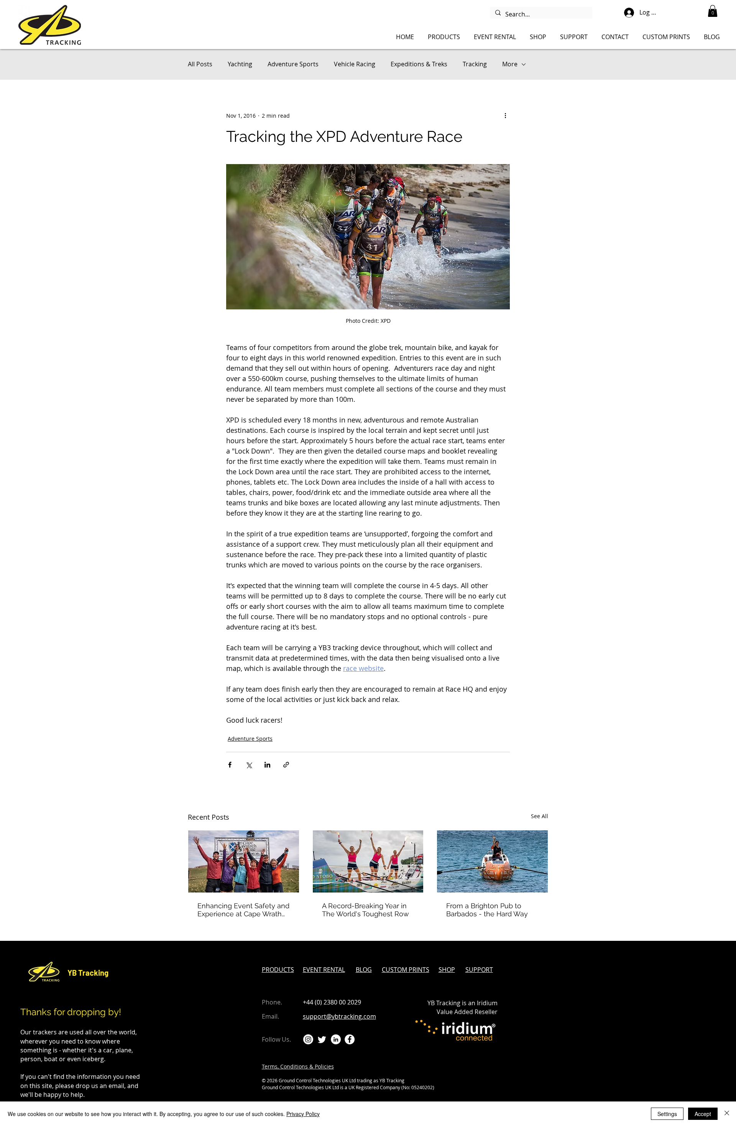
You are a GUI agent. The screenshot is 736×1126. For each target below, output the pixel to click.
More (510, 64)
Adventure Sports (293, 64)
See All (539, 816)
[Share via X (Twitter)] (248, 764)
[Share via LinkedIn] (267, 764)
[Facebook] (350, 1039)
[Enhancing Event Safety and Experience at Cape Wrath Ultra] (243, 861)
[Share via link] (286, 764)
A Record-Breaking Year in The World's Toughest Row (365, 910)
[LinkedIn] (336, 1039)
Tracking (475, 64)
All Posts (200, 64)
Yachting (240, 64)
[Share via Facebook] (229, 764)
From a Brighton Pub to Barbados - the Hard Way (487, 910)
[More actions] (505, 115)
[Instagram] (308, 1039)
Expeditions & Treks (419, 64)
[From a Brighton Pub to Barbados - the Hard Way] (492, 861)
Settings (667, 1114)
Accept (703, 1114)
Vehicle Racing (354, 64)
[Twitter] (322, 1039)
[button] (713, 11)
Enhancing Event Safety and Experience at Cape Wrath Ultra (243, 910)
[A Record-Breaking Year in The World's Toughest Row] (368, 861)
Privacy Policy (303, 1114)
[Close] (726, 1114)
